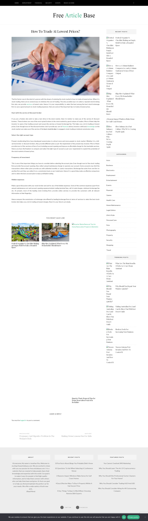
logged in (23, 420)
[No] (145, 517)
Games (108, 195)
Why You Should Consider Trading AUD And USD (117, 483)
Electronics (110, 170)
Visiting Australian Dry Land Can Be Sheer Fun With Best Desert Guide (126, 309)
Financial (38, 3)
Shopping (109, 245)
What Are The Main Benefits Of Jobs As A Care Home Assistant (125, 266)
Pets (108, 225)
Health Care (110, 200)
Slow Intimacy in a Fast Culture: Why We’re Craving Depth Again (126, 129)
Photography (111, 230)
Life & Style (110, 215)
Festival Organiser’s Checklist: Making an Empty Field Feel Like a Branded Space (25, 245)
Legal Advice (111, 210)
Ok (124, 517)
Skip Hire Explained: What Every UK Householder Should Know (55, 245)
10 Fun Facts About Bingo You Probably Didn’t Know (74, 463)
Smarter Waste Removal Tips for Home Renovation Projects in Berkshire (83, 400)
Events (57, 3)
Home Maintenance (113, 205)
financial (65, 126)
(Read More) (30, 491)
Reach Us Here (69, 3)
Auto (108, 160)
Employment (26, 3)
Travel (108, 250)
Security (49, 3)
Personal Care (111, 220)
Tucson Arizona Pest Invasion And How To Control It (123, 349)
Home (16, 3)
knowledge (91, 126)
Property (109, 235)
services (29, 104)
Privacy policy (133, 517)
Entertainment (111, 180)
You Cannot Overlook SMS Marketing (117, 463)
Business (109, 165)
